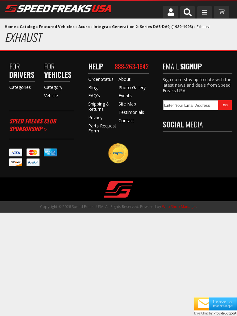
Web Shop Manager (179, 206)
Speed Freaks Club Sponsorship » (32, 125)
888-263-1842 (132, 66)
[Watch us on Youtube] (192, 142)
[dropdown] (204, 12)
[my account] (170, 12)
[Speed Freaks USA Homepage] (70, 9)
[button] (187, 12)
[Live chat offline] (215, 304)
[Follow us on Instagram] (205, 142)
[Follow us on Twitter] (179, 142)
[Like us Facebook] (167, 142)
